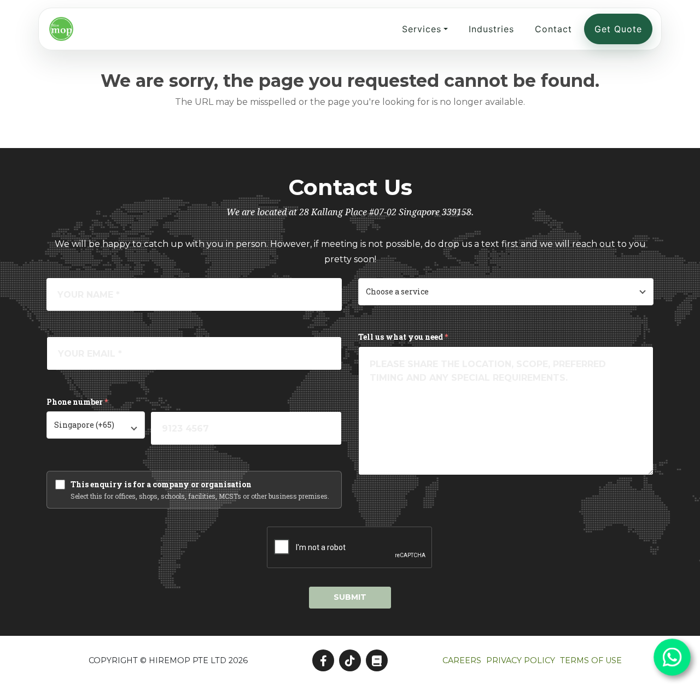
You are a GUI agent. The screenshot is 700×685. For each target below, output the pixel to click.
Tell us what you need (403, 337)
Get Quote (618, 28)
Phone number (77, 402)
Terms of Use (591, 660)
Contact (553, 28)
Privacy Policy (520, 660)
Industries (491, 28)
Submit (350, 597)
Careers (461, 660)
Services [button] (421, 28)
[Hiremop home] (61, 29)
